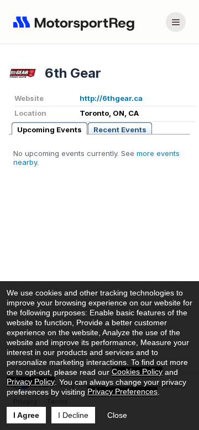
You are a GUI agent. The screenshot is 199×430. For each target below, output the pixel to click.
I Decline (73, 415)
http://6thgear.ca (111, 98)
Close (117, 415)
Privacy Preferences (122, 391)
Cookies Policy (137, 371)
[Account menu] (176, 22)
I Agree (26, 415)
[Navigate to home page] (76, 22)
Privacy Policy (31, 381)
